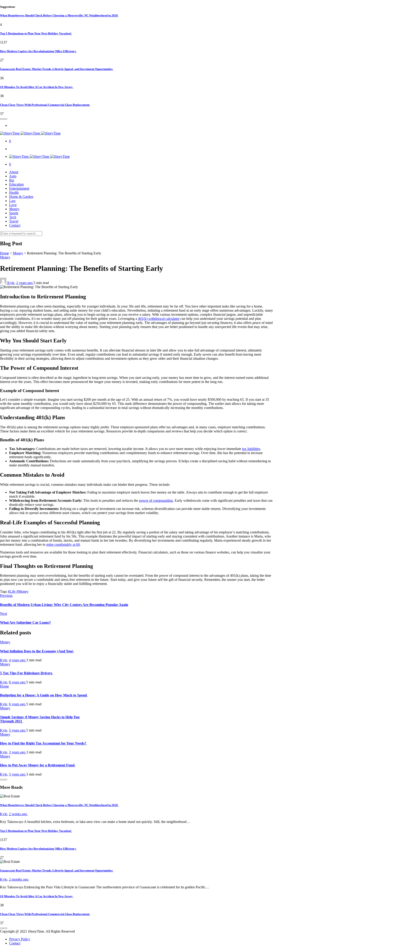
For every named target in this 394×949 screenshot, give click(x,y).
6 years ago (17, 704)
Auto (12, 176)
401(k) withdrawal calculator (158, 319)
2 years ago (25, 283)
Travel (13, 221)
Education (16, 184)
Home (4, 253)
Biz (11, 180)
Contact (14, 225)
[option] (197, 38)
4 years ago (17, 660)
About (13, 172)
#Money (22, 591)
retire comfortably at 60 (63, 544)
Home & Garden (21, 197)
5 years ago (17, 730)
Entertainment (19, 188)
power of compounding (156, 500)
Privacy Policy (19, 939)
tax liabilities (251, 449)
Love (13, 205)
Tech (12, 217)
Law (12, 201)
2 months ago (19, 879)
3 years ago (17, 752)
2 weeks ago (18, 814)
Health (14, 192)
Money (14, 209)
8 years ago (17, 682)
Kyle (10, 283)
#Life (12, 591)
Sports (13, 213)
